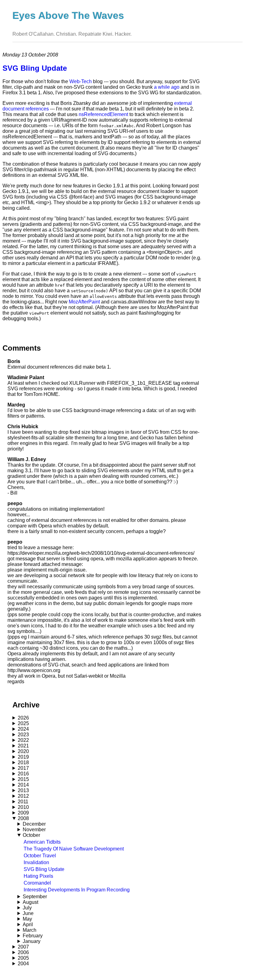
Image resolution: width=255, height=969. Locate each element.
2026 (23, 717)
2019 (23, 757)
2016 (23, 773)
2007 (23, 946)
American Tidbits (42, 842)
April (28, 924)
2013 (23, 790)
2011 (23, 801)
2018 (23, 762)
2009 (23, 812)
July (27, 907)
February (33, 935)
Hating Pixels (38, 876)
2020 (23, 751)
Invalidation (36, 862)
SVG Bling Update (44, 869)
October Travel (40, 855)
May (27, 919)
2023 (23, 734)
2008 (23, 818)
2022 (23, 740)
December (34, 824)
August (30, 902)
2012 (23, 796)
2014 (23, 784)
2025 (23, 723)
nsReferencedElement (103, 114)
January (31, 941)
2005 (23, 958)
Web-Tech (80, 81)
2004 (23, 963)
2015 (23, 779)
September (35, 896)
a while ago (166, 87)
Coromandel (37, 883)
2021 (23, 745)
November (34, 829)
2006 (23, 952)
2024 (23, 729)
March (29, 930)
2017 (23, 768)
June (28, 913)
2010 (23, 807)
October (31, 835)
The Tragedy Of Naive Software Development (74, 848)
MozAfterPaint (84, 301)
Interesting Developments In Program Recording (77, 889)
